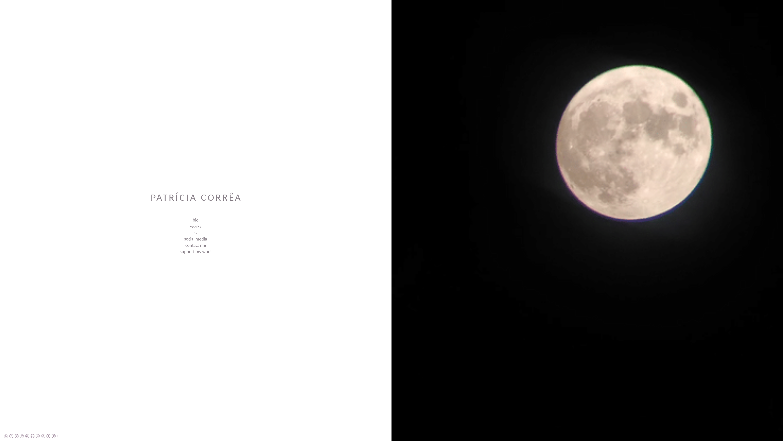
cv (196, 233)
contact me (195, 245)
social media (195, 239)
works (195, 226)
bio (196, 220)
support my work (196, 252)
